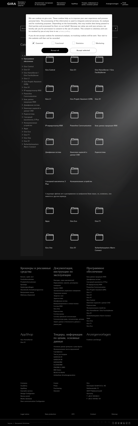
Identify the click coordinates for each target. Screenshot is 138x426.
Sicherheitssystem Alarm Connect (31, 145)
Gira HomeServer (26, 340)
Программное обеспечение (29, 60)
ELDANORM (58, 365)
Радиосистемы (29, 114)
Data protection (50, 414)
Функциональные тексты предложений (66, 349)
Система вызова (59, 314)
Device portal (25, 396)
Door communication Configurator (32, 401)
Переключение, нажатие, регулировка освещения (66, 284)
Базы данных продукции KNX (30, 100)
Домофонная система (32, 105)
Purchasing (57, 388)
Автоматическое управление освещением (67, 290)
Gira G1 (27, 70)
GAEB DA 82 (58, 359)
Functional (59, 43)
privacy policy (64, 31)
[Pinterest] (129, 423)
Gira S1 (27, 141)
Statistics (80, 43)
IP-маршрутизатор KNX (32, 90)
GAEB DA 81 (58, 357)
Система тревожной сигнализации (65, 316)
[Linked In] (124, 423)
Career (56, 383)
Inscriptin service (26, 391)
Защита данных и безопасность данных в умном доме (67, 323)
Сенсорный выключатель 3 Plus (31, 118)
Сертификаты (58, 352)
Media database (26, 399)
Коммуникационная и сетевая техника (66, 303)
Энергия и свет (58, 296)
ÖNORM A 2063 (59, 367)
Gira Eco (27, 132)
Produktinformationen (28, 282)
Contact (93, 414)
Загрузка (10, 423)
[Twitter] (119, 423)
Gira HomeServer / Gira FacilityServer (31, 74)
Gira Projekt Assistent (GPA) (32, 83)
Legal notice (24, 414)
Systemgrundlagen (27, 287)
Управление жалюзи (60, 293)
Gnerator (57, 391)
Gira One (27, 138)
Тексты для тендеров (60, 354)
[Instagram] (116, 423)
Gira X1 (27, 87)
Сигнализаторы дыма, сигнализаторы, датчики (69, 319)
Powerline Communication (30, 95)
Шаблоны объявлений (27, 295)
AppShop (23, 388)
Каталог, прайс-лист (27, 277)
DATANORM (58, 362)
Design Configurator (27, 393)
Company (23, 383)
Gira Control (29, 66)
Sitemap (115, 414)
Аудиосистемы (58, 298)
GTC (73, 414)
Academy (23, 386)
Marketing (100, 43)
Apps (26, 129)
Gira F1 (27, 135)
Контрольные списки (27, 292)
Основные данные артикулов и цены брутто (68, 346)
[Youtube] (121, 423)
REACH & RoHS (59, 372)
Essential (39, 43)
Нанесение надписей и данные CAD (32, 109)
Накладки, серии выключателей (64, 280)
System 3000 (58, 288)
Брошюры (23, 284)
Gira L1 (27, 78)
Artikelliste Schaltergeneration (64, 375)
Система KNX (58, 306)
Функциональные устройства (30, 124)
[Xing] (127, 423)
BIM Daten (57, 370)
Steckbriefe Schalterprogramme (31, 290)
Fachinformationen (27, 279)
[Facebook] (113, 423)
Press (55, 386)
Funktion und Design (94, 340)
